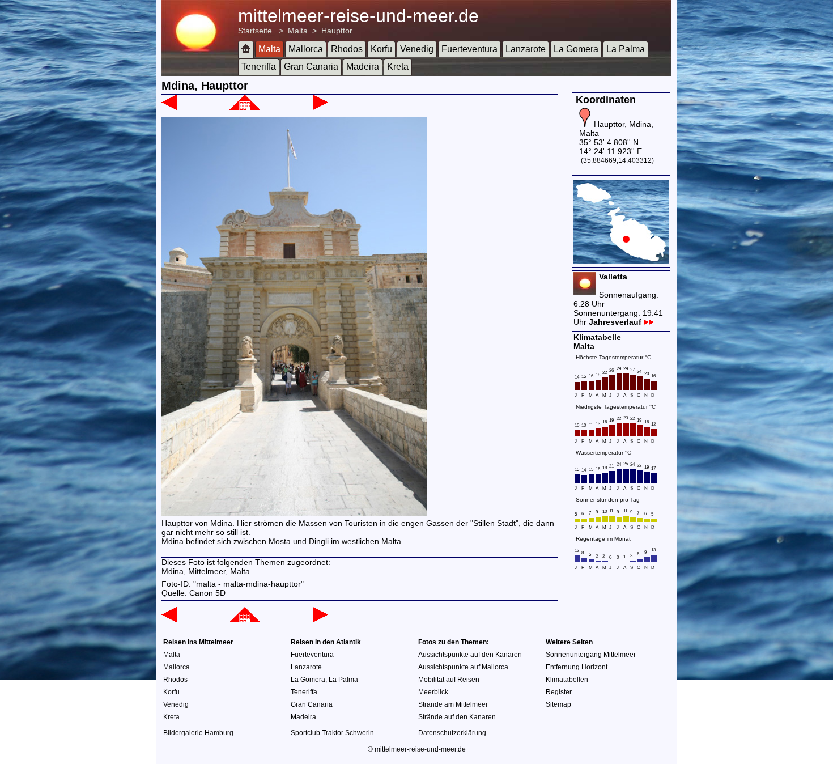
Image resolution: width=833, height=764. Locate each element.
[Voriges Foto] (169, 107)
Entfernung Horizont (576, 667)
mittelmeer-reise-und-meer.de (358, 16)
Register (559, 692)
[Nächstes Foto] (320, 107)
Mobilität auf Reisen (448, 680)
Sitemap (558, 704)
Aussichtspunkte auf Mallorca (463, 667)
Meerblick (433, 692)
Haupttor (336, 30)
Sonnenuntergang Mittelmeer (591, 655)
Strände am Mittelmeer (453, 704)
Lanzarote (525, 49)
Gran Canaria (311, 66)
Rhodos (347, 49)
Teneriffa (258, 66)
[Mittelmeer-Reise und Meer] (246, 49)
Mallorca (305, 49)
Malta (298, 30)
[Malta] (245, 107)
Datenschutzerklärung (452, 733)
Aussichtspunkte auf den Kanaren (470, 655)
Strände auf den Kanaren (457, 717)
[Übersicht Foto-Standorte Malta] (621, 261)
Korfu (381, 49)
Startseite (255, 30)
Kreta (398, 66)
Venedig (417, 49)
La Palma (625, 49)
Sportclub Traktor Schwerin (332, 733)
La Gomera (576, 49)
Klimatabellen (567, 680)
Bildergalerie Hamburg (198, 733)
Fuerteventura (469, 49)
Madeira (362, 66)
